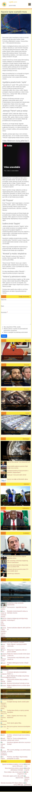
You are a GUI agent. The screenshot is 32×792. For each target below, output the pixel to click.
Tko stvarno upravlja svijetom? (12, 432)
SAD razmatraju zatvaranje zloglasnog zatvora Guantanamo (17, 561)
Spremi (4, 336)
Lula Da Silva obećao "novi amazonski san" (18, 462)
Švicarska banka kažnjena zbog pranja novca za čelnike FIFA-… (17, 566)
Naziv (2, 306)
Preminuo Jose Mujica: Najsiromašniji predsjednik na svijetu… (17, 757)
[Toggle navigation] (29, 4)
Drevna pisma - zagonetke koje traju (17, 607)
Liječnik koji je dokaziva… (13, 573)
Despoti (26, 365)
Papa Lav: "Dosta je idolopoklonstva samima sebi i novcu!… (17, 739)
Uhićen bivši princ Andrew (10, 668)
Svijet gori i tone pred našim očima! (16, 475)
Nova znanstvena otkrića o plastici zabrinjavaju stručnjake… (14, 769)
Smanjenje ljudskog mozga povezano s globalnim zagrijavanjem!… (17, 471)
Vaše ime (3, 299)
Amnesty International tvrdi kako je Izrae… (18, 683)
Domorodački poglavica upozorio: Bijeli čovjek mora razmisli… (17, 467)
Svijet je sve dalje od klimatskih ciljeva (17, 479)
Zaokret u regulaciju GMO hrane (11, 503)
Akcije (27, 341)
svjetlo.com (13, 2)
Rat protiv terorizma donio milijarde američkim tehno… (16, 557)
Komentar (4, 312)
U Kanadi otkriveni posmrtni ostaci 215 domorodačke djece (17, 570)
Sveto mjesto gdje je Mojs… (14, 723)
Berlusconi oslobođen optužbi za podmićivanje (15, 552)
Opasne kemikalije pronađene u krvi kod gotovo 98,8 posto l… (13, 765)
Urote (27, 413)
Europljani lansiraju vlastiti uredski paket (18, 702)
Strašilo (26, 389)
